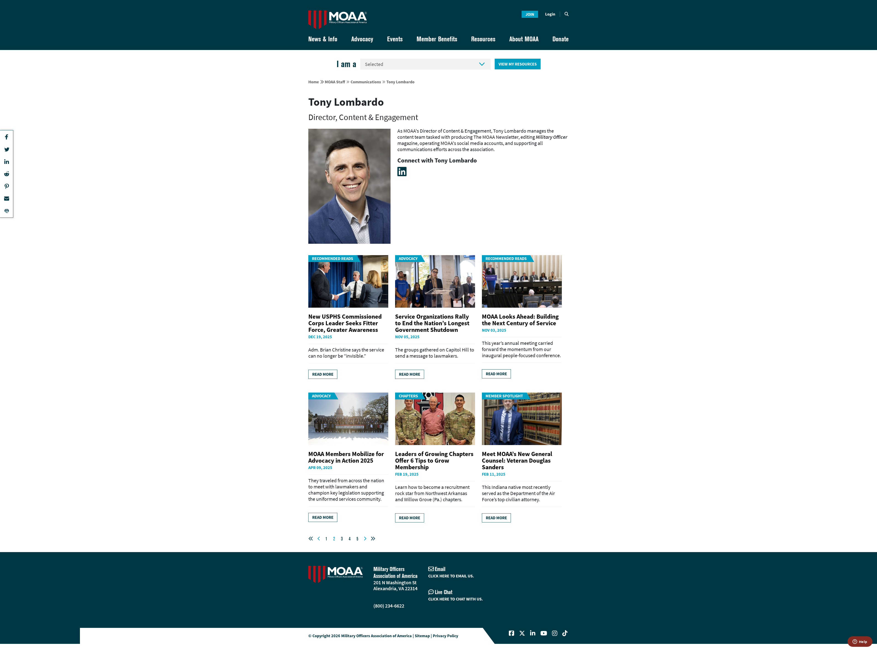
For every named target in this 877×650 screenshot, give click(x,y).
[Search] (566, 14)
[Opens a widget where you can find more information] (859, 642)
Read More (322, 374)
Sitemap (422, 635)
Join (530, 14)
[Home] (337, 19)
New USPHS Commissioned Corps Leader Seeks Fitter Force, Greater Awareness (345, 322)
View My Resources (518, 64)
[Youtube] (544, 633)
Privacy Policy (445, 635)
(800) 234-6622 (388, 606)
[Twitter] (522, 633)
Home (313, 81)
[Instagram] (554, 633)
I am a (346, 64)
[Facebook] (511, 633)
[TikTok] (565, 633)
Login (550, 14)
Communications (366, 81)
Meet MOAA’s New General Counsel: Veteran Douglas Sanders (517, 460)
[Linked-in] (532, 633)
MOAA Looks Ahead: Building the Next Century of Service (520, 319)
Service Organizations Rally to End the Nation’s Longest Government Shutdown (432, 322)
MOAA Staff (335, 81)
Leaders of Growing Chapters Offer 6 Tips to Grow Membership (434, 460)
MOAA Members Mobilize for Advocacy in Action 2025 (346, 457)
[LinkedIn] (402, 171)
